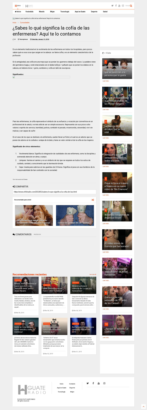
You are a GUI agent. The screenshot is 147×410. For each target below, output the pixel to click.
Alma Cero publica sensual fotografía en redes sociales (115, 157)
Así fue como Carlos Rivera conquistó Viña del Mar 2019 (83, 329)
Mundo (41, 12)
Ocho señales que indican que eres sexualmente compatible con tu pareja (33, 221)
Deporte (94, 12)
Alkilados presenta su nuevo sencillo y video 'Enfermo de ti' (52, 329)
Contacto (72, 384)
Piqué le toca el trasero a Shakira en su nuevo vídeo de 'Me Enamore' (116, 186)
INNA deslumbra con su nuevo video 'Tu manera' (52, 289)
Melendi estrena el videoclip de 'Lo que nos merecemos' (82, 288)
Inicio (18, 12)
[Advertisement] (30, 254)
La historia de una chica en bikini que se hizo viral (116, 129)
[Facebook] (116, 6)
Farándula (29, 12)
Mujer (52, 12)
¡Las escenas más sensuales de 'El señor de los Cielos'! (116, 300)
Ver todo (92, 274)
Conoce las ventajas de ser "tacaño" (73, 223)
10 (106, 324)
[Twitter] (112, 6)
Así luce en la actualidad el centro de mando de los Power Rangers (117, 100)
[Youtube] (119, 6)
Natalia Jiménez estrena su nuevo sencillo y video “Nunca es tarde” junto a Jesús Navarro (25, 287)
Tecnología (64, 12)
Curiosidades (25, 22)
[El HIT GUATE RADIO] (29, 6)
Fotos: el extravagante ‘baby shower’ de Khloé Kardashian (116, 271)
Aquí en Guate (80, 12)
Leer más (106, 81)
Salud (105, 12)
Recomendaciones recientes (30, 274)
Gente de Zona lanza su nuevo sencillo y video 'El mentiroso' (24, 329)
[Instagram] (123, 6)
